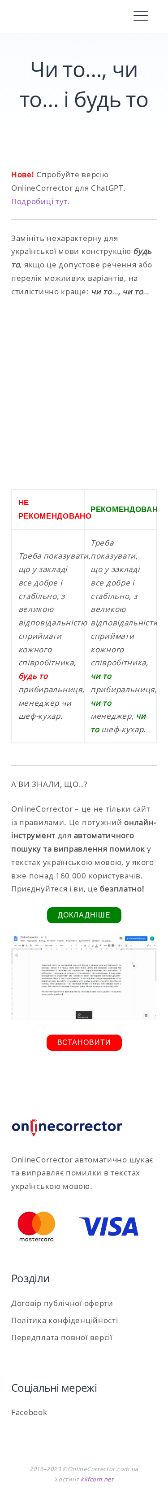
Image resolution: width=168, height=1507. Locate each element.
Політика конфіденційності (64, 1320)
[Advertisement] (84, 394)
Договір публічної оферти (62, 1303)
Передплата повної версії (61, 1337)
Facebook (29, 1412)
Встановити (84, 1042)
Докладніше (84, 915)
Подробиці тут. (40, 201)
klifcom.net (97, 1479)
